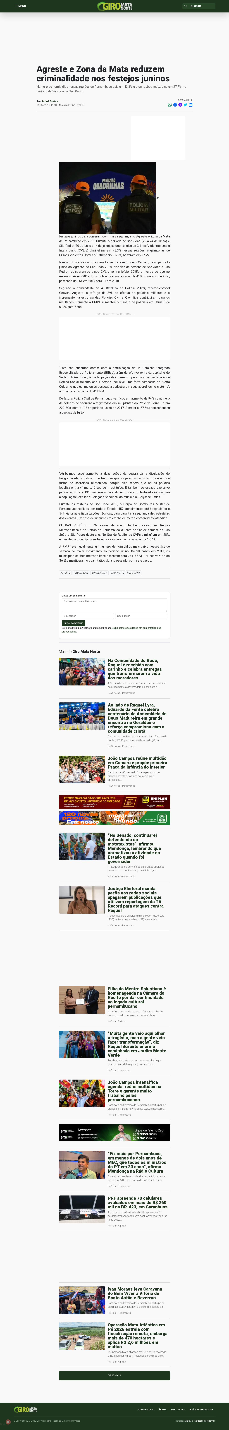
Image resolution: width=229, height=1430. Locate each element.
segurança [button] (133, 573)
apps (163, 1409)
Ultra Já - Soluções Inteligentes (200, 1421)
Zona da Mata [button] (99, 573)
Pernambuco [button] (81, 573)
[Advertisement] (114, 38)
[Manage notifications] (8, 1421)
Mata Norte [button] (117, 573)
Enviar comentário (73, 623)
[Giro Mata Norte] (114, 6)
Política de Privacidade (201, 1409)
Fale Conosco (178, 1409)
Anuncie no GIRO (146, 1409)
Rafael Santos (50, 101)
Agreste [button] (65, 573)
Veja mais (114, 1375)
